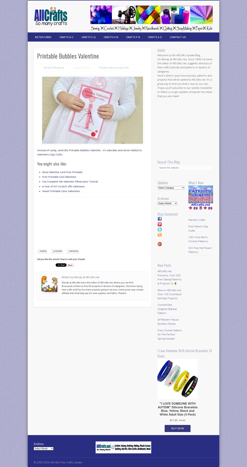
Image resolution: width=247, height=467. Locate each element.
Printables (103, 67)
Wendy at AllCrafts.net (54, 67)
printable (57, 251)
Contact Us (178, 37)
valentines (73, 251)
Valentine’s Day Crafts (50, 154)
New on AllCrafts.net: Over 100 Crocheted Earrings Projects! (170, 294)
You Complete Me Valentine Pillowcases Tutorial (70, 181)
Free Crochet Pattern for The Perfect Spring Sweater (170, 334)
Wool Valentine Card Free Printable (62, 172)
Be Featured (43, 37)
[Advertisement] (92, 224)
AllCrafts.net (106, 282)
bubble (43, 251)
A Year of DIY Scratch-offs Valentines (63, 186)
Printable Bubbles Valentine (85, 150)
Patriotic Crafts (196, 219)
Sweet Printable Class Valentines (61, 191)
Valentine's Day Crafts (119, 67)
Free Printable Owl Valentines (59, 176)
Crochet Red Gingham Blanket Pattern (167, 309)
